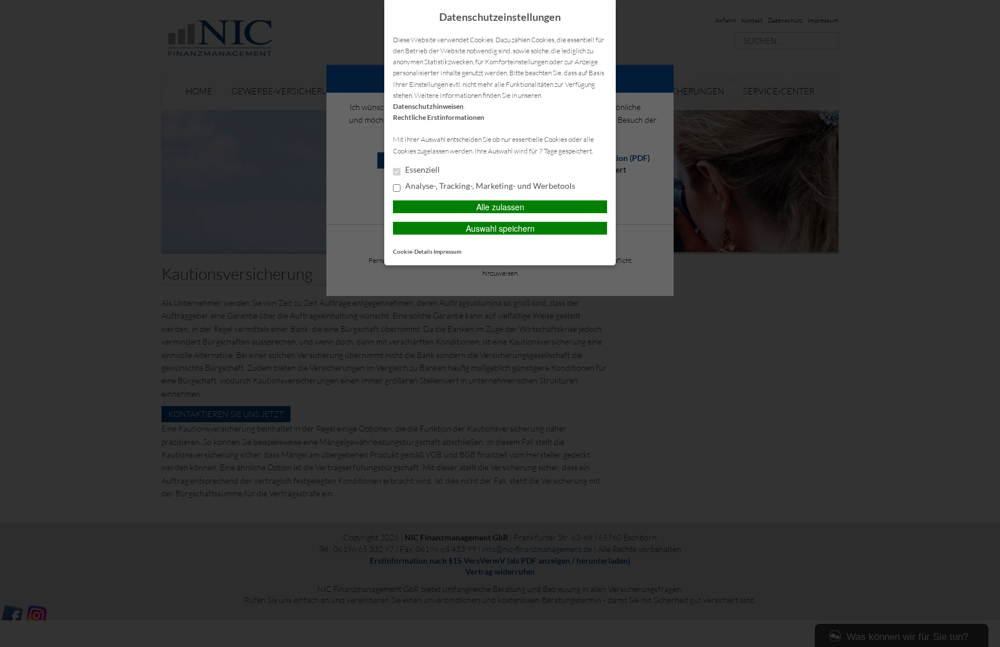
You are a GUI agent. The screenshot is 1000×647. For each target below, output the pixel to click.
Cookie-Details (412, 251)
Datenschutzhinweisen (428, 106)
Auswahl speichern (500, 228)
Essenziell (421, 169)
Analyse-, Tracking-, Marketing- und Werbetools (489, 186)
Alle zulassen (500, 207)
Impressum (447, 251)
